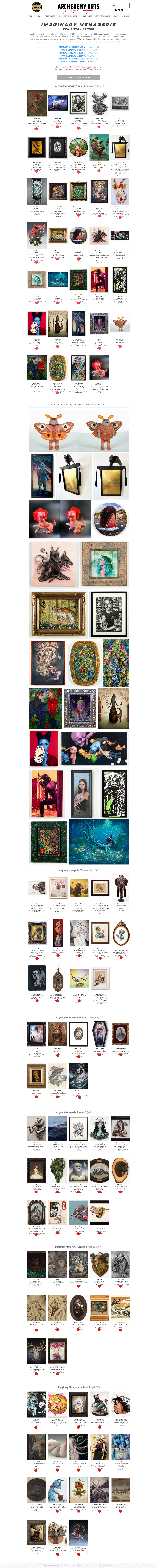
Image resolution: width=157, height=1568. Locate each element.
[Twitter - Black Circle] (122, 10)
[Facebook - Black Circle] (116, 10)
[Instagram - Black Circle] (119, 10)
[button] (52, 16)
